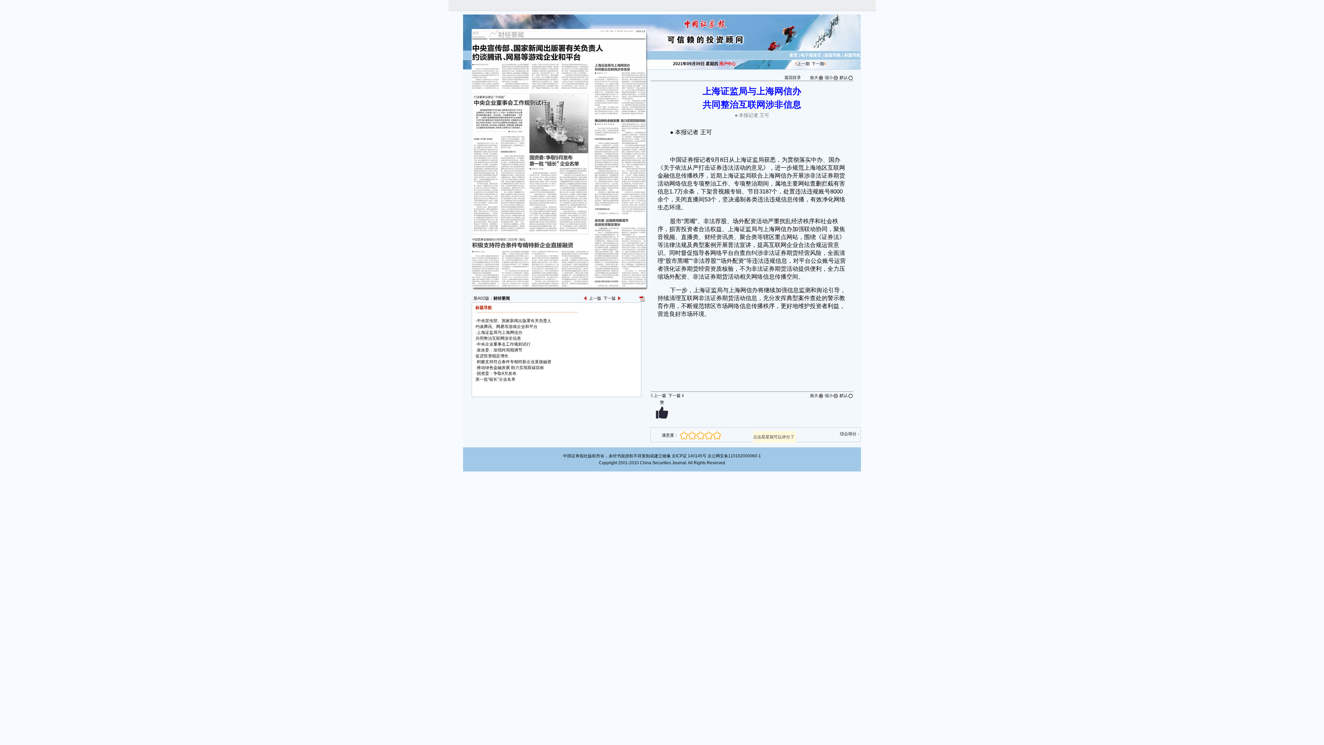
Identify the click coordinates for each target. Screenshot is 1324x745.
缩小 (829, 77)
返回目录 (792, 77)
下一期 (818, 63)
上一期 (803, 63)
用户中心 (727, 63)
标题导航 (852, 55)
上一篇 (658, 395)
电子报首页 (811, 55)
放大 (814, 77)
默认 (844, 77)
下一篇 (676, 395)
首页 (793, 55)
